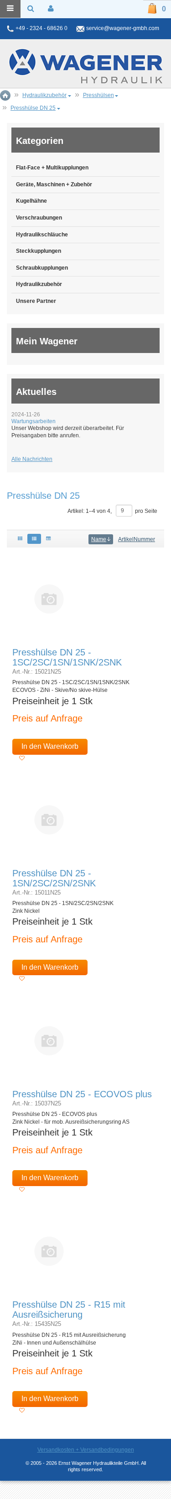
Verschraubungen (39, 218)
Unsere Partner (36, 301)
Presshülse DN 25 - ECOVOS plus (82, 1094)
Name (98, 539)
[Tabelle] (48, 539)
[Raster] (20, 539)
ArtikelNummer (136, 539)
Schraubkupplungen (42, 268)
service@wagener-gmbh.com (122, 28)
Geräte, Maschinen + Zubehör (54, 184)
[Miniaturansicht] (49, 598)
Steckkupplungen (38, 251)
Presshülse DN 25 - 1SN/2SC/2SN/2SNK (54, 878)
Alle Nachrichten (31, 459)
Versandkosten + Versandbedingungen (85, 1450)
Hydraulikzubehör (39, 284)
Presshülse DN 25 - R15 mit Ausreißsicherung (68, 1309)
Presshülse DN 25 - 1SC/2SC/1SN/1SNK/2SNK (67, 657)
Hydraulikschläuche (42, 234)
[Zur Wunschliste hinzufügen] (22, 758)
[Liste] (34, 539)
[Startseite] (86, 65)
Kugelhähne (31, 201)
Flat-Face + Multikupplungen (52, 167)
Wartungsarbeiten (33, 421)
